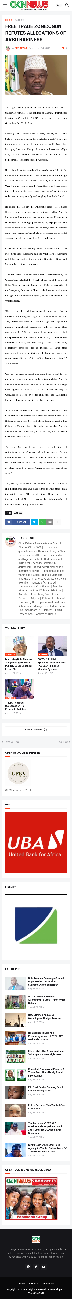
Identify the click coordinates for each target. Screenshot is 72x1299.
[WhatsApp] (42, 522)
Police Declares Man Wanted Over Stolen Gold (47, 1107)
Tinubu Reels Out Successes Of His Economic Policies (15, 706)
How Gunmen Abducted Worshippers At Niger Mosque (44, 1017)
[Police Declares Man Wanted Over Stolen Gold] (15, 1110)
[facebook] (28, 1267)
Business (19, 20)
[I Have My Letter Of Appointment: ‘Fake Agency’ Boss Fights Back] (15, 1056)
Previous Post (11, 741)
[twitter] (36, 1267)
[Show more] (57, 522)
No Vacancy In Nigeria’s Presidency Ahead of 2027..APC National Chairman (45, 1036)
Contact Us (48, 1283)
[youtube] (44, 1267)
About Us (33, 1283)
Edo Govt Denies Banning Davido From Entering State (46, 1089)
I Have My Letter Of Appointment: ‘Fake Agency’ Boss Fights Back (46, 1053)
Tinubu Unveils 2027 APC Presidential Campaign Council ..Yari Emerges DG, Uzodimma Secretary (45, 1128)
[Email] (49, 522)
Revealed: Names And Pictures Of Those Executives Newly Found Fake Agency (47, 1072)
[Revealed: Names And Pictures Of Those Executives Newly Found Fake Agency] (15, 1074)
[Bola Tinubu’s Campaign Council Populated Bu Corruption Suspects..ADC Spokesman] (15, 983)
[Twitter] (34, 522)
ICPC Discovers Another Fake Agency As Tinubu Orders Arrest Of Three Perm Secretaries (47, 1148)
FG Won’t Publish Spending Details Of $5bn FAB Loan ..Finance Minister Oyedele (52, 664)
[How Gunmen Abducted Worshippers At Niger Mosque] (15, 1020)
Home (8, 20)
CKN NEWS (26, 538)
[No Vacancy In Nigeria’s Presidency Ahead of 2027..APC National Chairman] (15, 1038)
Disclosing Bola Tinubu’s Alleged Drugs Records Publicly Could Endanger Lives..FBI (18, 664)
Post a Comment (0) (36, 729)
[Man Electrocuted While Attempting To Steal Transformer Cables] (15, 1002)
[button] (5, 5)
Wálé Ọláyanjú (36, 1293)
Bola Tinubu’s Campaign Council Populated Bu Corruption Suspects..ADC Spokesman (46, 981)
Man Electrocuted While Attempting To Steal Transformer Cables (46, 1000)
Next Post (62, 741)
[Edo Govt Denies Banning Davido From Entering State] (15, 1092)
